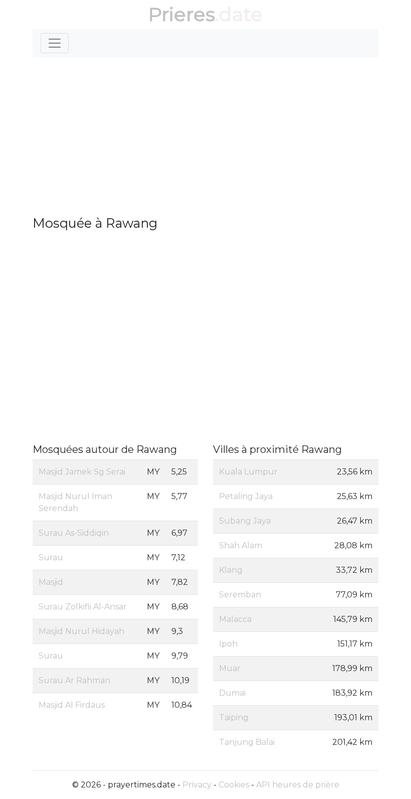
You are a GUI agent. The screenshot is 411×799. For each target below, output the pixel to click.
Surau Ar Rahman (74, 680)
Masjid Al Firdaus (72, 705)
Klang (231, 570)
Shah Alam (240, 545)
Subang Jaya (245, 521)
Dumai (232, 693)
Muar (230, 668)
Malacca (235, 619)
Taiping (234, 717)
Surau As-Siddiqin (74, 533)
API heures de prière (297, 784)
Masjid (51, 582)
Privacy (197, 784)
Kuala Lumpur (248, 471)
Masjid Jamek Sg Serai (82, 471)
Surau (51, 557)
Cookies (234, 784)
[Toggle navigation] (55, 43)
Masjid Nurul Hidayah (81, 631)
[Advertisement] (205, 140)
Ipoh (228, 644)
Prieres (181, 14)
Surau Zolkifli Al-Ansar (83, 606)
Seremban (240, 594)
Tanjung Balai (247, 742)
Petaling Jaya (246, 496)
